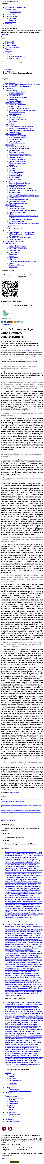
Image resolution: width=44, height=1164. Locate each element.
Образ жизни (13, 166)
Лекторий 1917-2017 (12, 1121)
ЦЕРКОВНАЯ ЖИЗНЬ (13, 103)
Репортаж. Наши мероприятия (24, 261)
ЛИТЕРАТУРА (10, 205)
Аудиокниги (13, 1103)
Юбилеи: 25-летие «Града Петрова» (18, 86)
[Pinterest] (10, 322)
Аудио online (9, 42)
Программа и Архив (12, 47)
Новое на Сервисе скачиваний (20, 1091)
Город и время (14, 141)
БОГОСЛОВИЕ (11, 90)
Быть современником (17, 159)
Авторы (8, 49)
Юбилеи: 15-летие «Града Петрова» (22, 232)
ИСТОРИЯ (9, 181)
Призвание (13, 254)
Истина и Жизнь (15, 101)
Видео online (9, 43)
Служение (12, 123)
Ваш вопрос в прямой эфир (19, 1082)
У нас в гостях (14, 177)
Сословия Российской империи (20, 188)
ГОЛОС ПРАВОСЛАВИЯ (14, 241)
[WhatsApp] (22, 322)
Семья (11, 256)
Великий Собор (14, 106)
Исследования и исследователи (20, 156)
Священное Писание (16, 1098)
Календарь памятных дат (18, 199)
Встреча (12, 168)
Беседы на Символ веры (18, 105)
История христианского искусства (21, 128)
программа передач (8, 820)
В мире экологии (15, 252)
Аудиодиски (9, 14)
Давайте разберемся (16, 265)
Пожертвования (15, 11)
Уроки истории (14, 192)
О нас (7, 53)
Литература (13, 1101)
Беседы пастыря (15, 114)
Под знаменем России (17, 201)
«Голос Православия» (17, 56)
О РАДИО (8, 230)
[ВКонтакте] (2, 322)
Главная (8, 69)
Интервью (13, 20)
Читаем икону (14, 132)
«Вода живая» (14, 792)
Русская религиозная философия (21, 126)
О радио (12, 1074)
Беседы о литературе (16, 146)
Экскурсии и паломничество (15, 7)
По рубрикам (10, 83)
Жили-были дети (15, 228)
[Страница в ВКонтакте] (4, 1129)
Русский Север (14, 150)
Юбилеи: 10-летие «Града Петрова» (22, 234)
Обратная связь (15, 239)
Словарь (12, 170)
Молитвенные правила (17, 119)
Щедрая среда (14, 236)
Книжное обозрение (16, 174)
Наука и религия (15, 245)
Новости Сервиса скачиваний (20, 237)
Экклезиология (14, 95)
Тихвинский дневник (17, 112)
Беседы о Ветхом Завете (18, 97)
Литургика (13, 99)
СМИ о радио (14, 58)
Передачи (8, 51)
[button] (1, 27)
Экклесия (12, 115)
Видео (11, 1109)
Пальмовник (13, 121)
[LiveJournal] (8, 322)
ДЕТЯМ (8, 227)
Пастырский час (15, 117)
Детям (11, 1107)
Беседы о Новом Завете (17, 92)
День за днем (9, 71)
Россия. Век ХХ (15, 197)
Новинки (12, 18)
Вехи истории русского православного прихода (22, 84)
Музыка (12, 1100)
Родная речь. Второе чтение (19, 154)
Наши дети (13, 267)
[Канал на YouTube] (10, 1129)
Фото (11, 54)
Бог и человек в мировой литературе (22, 210)
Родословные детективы (18, 203)
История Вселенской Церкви (19, 183)
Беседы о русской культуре (19, 148)
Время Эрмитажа (15, 139)
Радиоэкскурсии (15, 179)
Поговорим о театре (16, 152)
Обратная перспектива (17, 163)
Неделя (11, 263)
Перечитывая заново (17, 208)
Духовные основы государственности (23, 130)
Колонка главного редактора (19, 108)
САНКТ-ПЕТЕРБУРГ (13, 134)
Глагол (11, 165)
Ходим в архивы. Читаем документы (23, 190)
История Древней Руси (17, 185)
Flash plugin (5, 34)
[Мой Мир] (19, 322)
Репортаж (12, 259)
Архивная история (16, 157)
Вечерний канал (15, 250)
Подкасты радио (11, 16)
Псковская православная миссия (21, 194)
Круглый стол (14, 258)
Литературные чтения (17, 212)
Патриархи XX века (16, 186)
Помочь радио (6, 324)
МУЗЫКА (9, 214)
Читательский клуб (16, 207)
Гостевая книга (10, 22)
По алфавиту (10, 88)
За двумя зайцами (15, 176)
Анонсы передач (15, 1089)
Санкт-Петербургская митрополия (22, 110)
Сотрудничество (15, 13)
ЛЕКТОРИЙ (9, 125)
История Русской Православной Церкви (24, 196)
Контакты (8, 23)
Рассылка (8, 1092)
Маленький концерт (16, 221)
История (12, 1105)
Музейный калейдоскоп (18, 143)
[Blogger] (13, 322)
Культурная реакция (16, 172)
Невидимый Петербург (17, 135)
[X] (5, 322)
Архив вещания (15, 1080)
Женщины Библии (16, 94)
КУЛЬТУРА (9, 145)
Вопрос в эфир (10, 45)
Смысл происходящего (17, 247)
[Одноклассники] (16, 322)
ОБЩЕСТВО (10, 243)
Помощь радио (10, 9)
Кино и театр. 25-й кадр (18, 161)
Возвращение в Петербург (18, 137)
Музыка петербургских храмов (20, 219)
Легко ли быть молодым (18, 248)
